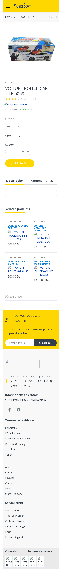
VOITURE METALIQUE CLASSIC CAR (40, 228)
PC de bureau (12, 433)
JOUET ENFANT (29, 16)
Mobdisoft (14, 551)
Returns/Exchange (15, 526)
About (8, 467)
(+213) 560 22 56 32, (27, 381)
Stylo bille (10, 449)
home (8, 16)
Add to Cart (21, 163)
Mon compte (12, 510)
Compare (10, 483)
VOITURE (54, 16)
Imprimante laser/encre (18, 438)
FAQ (7, 488)
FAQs (8, 532)
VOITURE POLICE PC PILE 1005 (18, 227)
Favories (9, 477)
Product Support (14, 537)
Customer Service (14, 521)
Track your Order (14, 515)
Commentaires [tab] (42, 180)
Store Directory (13, 493)
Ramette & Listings (15, 444)
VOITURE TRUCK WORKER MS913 (42, 262)
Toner (8, 454)
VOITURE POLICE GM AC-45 (16, 262)
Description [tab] (15, 180)
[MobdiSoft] (22, 6)
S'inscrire (45, 343)
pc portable (11, 427)
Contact (9, 472)
